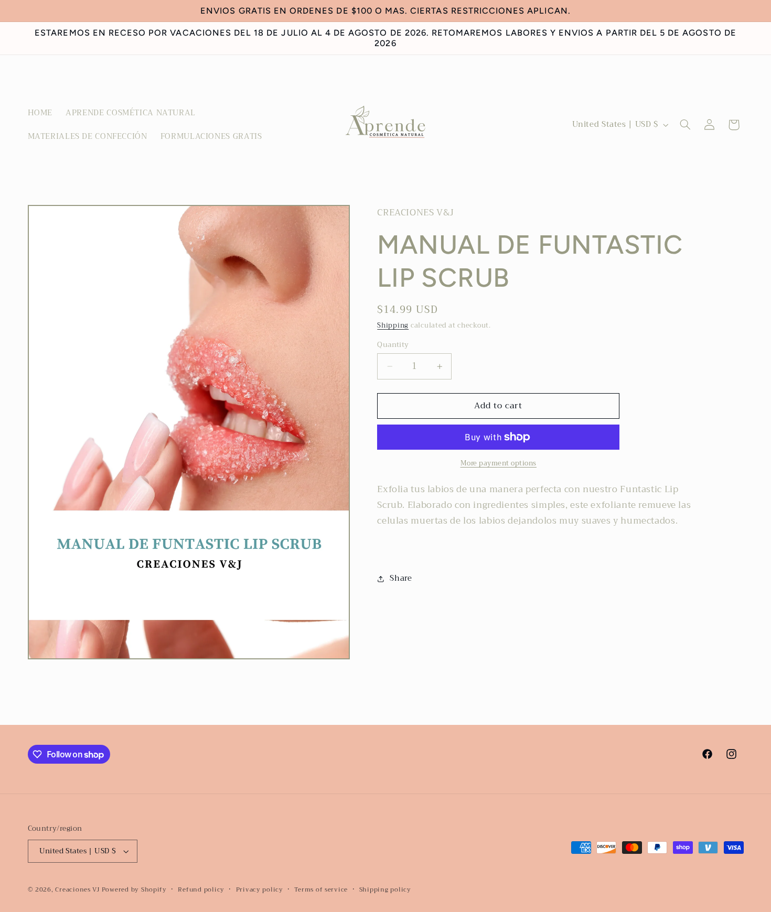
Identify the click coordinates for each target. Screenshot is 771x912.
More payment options (499, 464)
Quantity (393, 345)
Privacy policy (259, 890)
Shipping (393, 325)
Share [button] (401, 578)
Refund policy (201, 890)
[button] (685, 125)
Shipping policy (385, 890)
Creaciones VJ (77, 889)
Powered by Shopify (134, 889)
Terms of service (321, 890)
